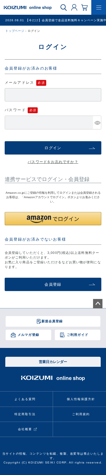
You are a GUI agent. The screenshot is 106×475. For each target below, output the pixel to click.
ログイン (74, 7)
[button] (53, 218)
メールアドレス (19, 82)
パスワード (15, 110)
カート (84, 7)
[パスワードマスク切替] (97, 122)
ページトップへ (97, 303)
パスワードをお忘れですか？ (53, 162)
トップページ (14, 30)
